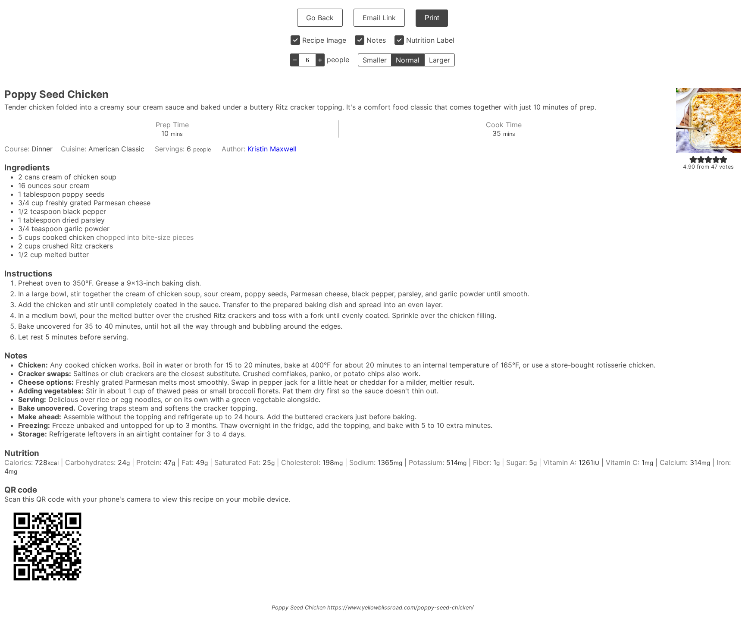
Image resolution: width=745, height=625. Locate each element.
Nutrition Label (430, 40)
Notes (376, 40)
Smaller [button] (375, 60)
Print (432, 18)
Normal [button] (407, 60)
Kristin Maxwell (272, 148)
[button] (693, 159)
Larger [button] (439, 60)
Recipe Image (324, 40)
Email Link (379, 17)
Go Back (320, 17)
